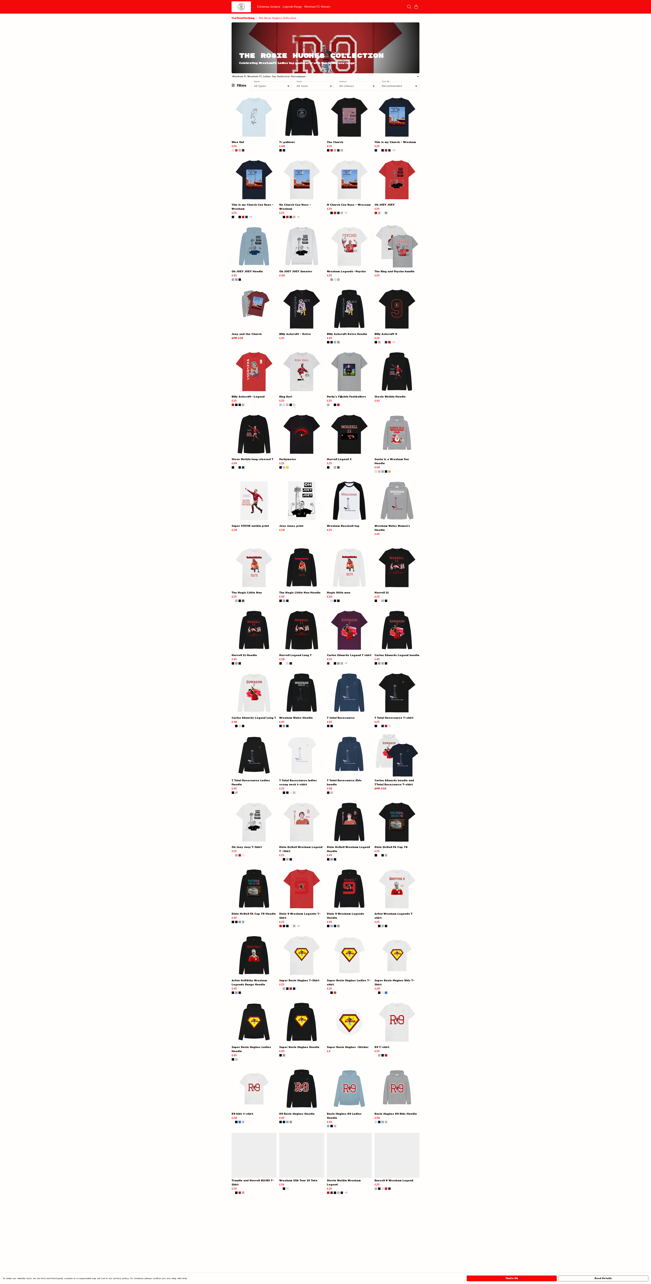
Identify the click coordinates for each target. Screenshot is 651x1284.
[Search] (409, 6)
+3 (345, 1192)
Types (257, 81)
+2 (393, 150)
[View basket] (416, 6)
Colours (343, 81)
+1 (298, 217)
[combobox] (271, 86)
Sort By (385, 81)
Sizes (299, 81)
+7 (345, 663)
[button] (288, 86)
